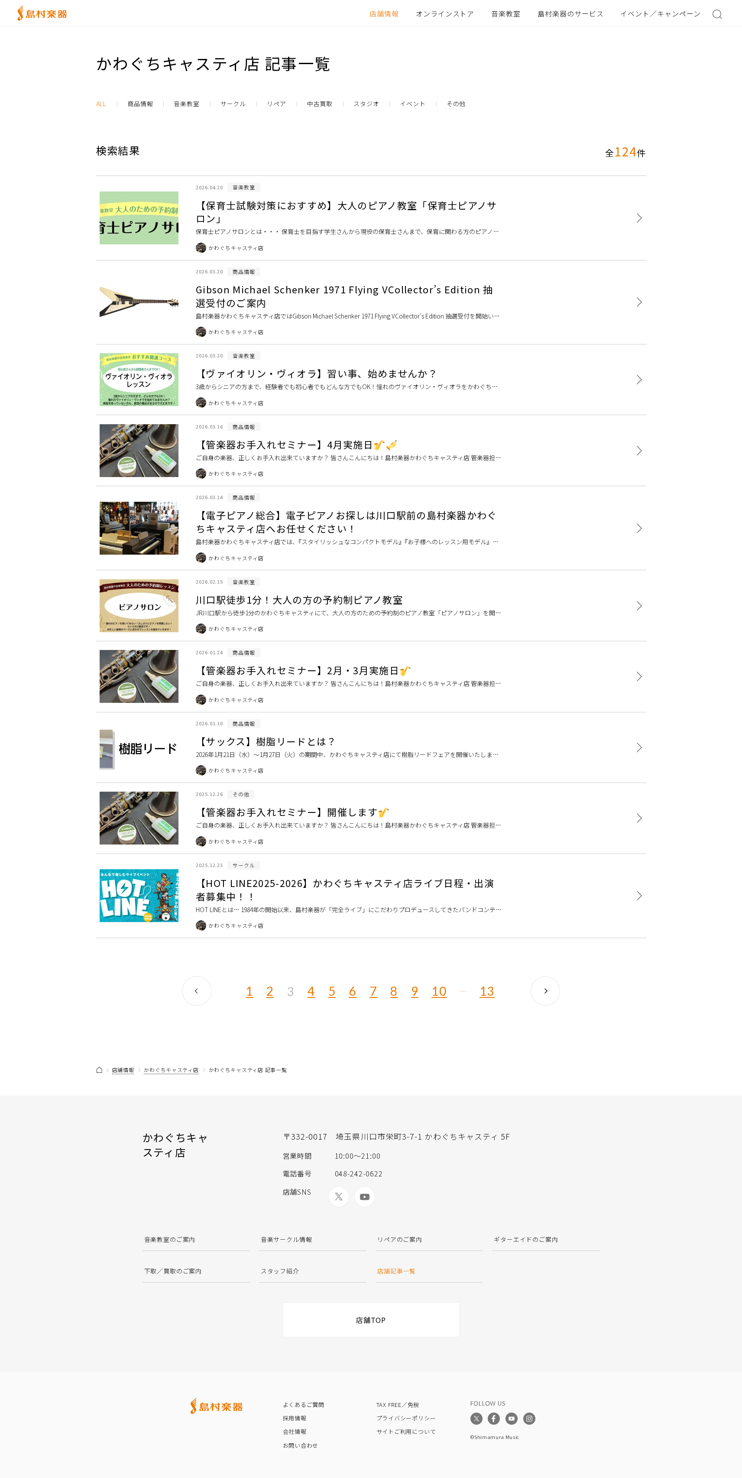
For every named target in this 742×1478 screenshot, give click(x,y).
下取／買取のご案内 (173, 1271)
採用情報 (295, 1418)
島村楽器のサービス (571, 13)
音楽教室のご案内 (170, 1239)
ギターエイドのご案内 (526, 1239)
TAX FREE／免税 (398, 1404)
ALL (101, 104)
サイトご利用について (406, 1431)
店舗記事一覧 (396, 1271)
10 (439, 991)
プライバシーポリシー (406, 1418)
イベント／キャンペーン (660, 13)
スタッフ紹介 (280, 1271)
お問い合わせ (301, 1445)
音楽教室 (506, 13)
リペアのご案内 (399, 1239)
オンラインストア (445, 13)
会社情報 (295, 1431)
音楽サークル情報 (286, 1239)
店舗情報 (384, 13)
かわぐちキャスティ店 (171, 1069)
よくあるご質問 (303, 1404)
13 (487, 991)
